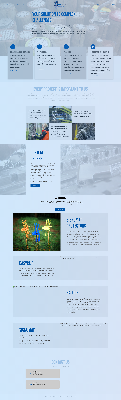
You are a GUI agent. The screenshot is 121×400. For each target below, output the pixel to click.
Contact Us (111, 4)
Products (9, 4)
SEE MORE (60, 209)
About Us (99, 4)
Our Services (21, 4)
